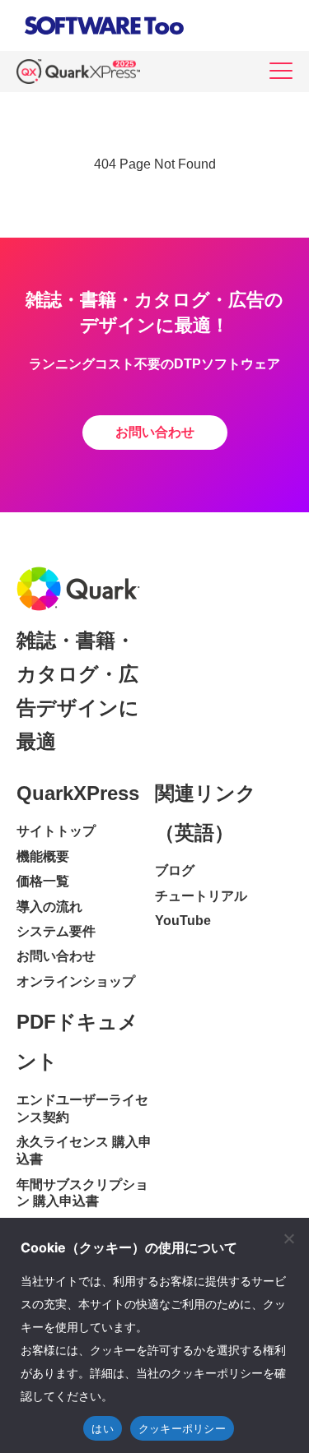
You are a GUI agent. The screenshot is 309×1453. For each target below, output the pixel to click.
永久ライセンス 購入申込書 (84, 1150)
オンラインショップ (75, 981)
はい (102, 1428)
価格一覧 (42, 881)
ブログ (174, 870)
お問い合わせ (154, 432)
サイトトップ (56, 831)
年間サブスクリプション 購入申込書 (82, 1193)
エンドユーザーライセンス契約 (82, 1108)
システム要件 (56, 931)
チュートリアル (201, 896)
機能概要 (42, 856)
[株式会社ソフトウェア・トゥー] (104, 38)
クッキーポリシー (182, 1428)
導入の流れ (49, 907)
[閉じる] (288, 1238)
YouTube (183, 921)
